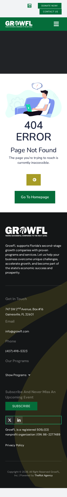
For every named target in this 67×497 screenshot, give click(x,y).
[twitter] (9, 420)
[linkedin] (29, 5)
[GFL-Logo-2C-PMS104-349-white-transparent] (18, 22)
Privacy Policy (14, 445)
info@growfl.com (17, 331)
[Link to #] (56, 24)
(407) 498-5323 (16, 351)
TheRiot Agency (44, 475)
